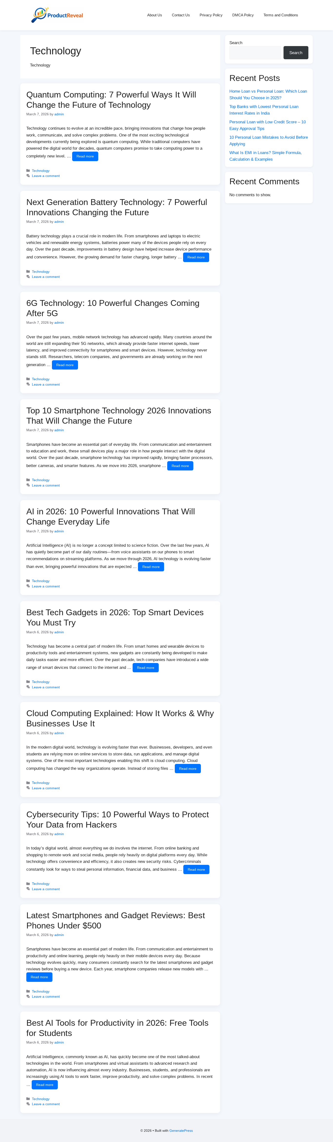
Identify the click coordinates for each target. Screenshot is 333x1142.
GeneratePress (181, 1130)
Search (235, 42)
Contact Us (181, 15)
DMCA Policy (243, 15)
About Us (154, 15)
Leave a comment (46, 176)
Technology (40, 171)
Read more (85, 156)
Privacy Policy (211, 15)
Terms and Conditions (281, 15)
